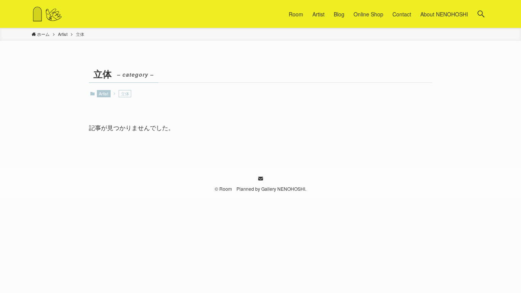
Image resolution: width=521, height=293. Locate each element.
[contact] (260, 178)
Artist (103, 93)
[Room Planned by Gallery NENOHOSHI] (47, 14)
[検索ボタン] (481, 14)
